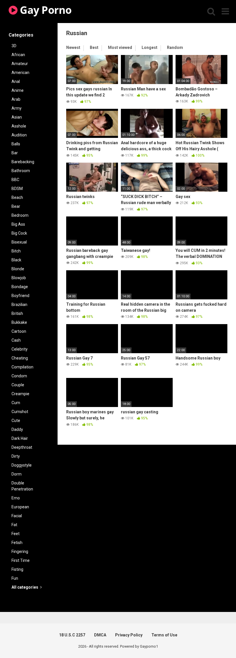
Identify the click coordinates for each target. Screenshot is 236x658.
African (18, 54)
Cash (16, 340)
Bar (15, 153)
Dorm (17, 474)
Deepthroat (22, 447)
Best (94, 47)
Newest (73, 47)
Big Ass (18, 224)
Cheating (20, 358)
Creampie (20, 393)
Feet (16, 533)
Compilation (22, 367)
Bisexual (19, 242)
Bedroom (20, 215)
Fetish (17, 542)
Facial (17, 516)
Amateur (20, 63)
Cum (16, 402)
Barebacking (23, 161)
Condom (19, 376)
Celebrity (20, 349)
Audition (19, 135)
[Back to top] (216, 640)
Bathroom (21, 170)
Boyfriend (20, 295)
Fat (14, 524)
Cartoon (19, 331)
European (20, 507)
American (20, 72)
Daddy (17, 429)
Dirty (16, 456)
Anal (16, 81)
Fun (15, 578)
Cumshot (20, 411)
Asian (17, 117)
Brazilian (19, 304)
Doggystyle (22, 465)
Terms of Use (164, 635)
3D (14, 45)
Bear (16, 206)
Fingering (20, 551)
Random (175, 47)
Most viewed (120, 47)
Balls (16, 144)
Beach (17, 197)
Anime (18, 90)
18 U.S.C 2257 (72, 635)
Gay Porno (45, 10)
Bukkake (19, 322)
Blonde (18, 269)
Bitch (16, 251)
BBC (15, 179)
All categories (25, 587)
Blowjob (19, 277)
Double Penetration (22, 486)
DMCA (100, 635)
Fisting (17, 569)
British (17, 313)
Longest (149, 47)
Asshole (19, 126)
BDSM (17, 188)
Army (17, 108)
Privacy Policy (128, 635)
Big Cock (19, 233)
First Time (21, 560)
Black (16, 260)
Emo (16, 498)
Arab (16, 99)
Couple (18, 385)
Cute (16, 420)
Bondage (20, 286)
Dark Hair (20, 438)
